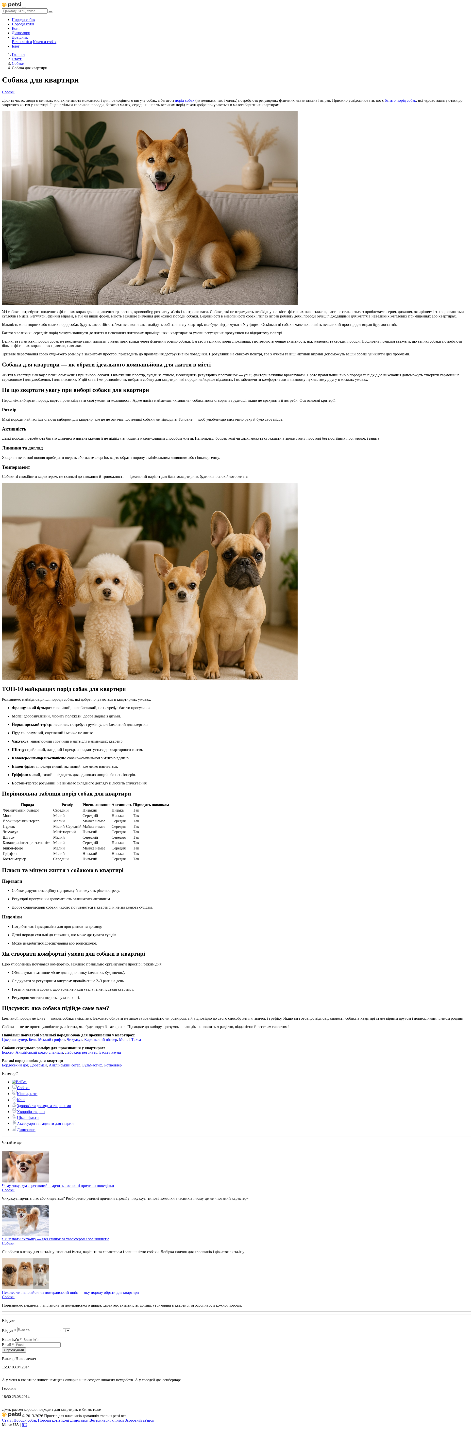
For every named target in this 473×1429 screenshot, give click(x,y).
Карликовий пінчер (100, 1039)
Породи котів (23, 24)
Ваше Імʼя (12, 1339)
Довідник (20, 37)
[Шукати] (50, 12)
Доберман (38, 1065)
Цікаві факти (28, 1117)
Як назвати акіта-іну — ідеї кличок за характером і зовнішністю (55, 1239)
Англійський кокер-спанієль (39, 1052)
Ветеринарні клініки (106, 1420)
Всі (24, 1082)
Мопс (123, 1039)
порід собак (184, 100)
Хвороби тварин (31, 1112)
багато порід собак (400, 100)
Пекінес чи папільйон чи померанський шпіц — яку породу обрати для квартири (70, 1292)
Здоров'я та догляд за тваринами (44, 1106)
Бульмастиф (92, 1065)
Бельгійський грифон (47, 1039)
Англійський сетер (64, 1065)
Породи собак (23, 19)
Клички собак (44, 42)
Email (8, 1345)
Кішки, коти (27, 1094)
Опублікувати (14, 1350)
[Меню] (24, 7)
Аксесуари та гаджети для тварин (45, 1123)
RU (24, 1425)
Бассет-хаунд (110, 1052)
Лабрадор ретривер (81, 1052)
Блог (16, 46)
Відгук (9, 1331)
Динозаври (21, 33)
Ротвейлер (113, 1065)
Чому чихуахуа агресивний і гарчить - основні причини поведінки (58, 1185)
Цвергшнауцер (14, 1039)
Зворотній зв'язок (139, 1420)
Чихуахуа (74, 1039)
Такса (136, 1039)
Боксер (8, 1052)
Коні (15, 28)
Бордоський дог (15, 1065)
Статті (7, 1420)
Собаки (23, 1088)
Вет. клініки (22, 42)
